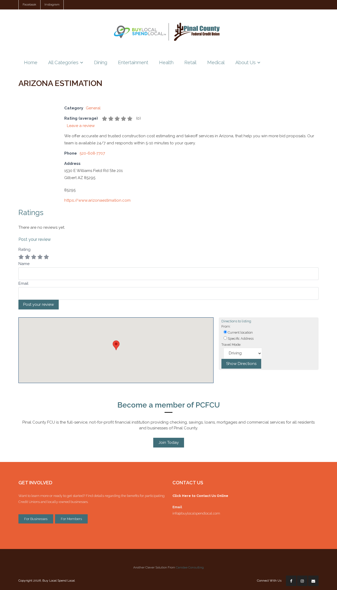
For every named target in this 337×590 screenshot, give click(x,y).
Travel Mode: (231, 345)
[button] (116, 345)
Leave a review (81, 125)
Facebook (29, 4)
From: (226, 326)
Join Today (168, 442)
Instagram (52, 4)
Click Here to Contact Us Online (200, 496)
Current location (240, 332)
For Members (71, 519)
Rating (24, 249)
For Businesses (35, 519)
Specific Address (240, 338)
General (93, 108)
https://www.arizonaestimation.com (97, 200)
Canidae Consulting (190, 567)
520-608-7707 (92, 153)
